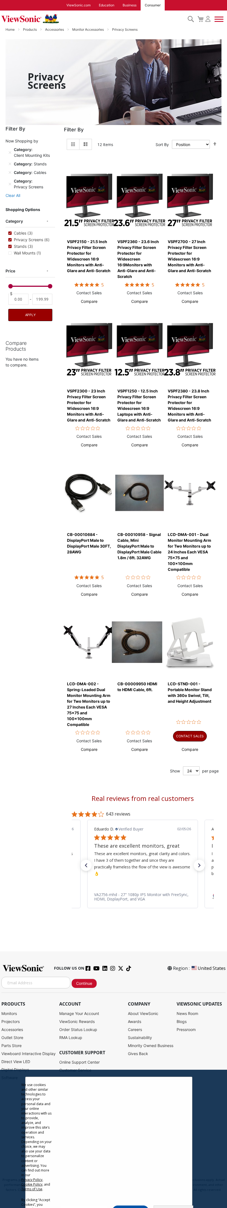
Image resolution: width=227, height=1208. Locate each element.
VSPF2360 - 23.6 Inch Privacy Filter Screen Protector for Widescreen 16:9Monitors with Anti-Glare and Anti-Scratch (138, 259)
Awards (134, 1021)
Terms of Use (31, 1189)
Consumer (153, 5)
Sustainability (140, 1037)
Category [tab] (14, 221)
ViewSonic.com (78, 5)
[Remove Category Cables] (10, 172)
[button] (89, 301)
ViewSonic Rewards (77, 1021)
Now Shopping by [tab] (22, 141)
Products (30, 29)
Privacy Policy (31, 1179)
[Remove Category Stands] (10, 164)
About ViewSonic (143, 1013)
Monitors (9, 1013)
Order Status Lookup (78, 1029)
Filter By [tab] (74, 129)
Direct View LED (15, 1061)
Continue (84, 983)
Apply (30, 315)
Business (129, 5)
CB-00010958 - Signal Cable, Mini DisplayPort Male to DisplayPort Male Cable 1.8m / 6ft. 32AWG (139, 546)
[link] (142, 896)
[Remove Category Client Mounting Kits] (10, 152)
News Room (187, 1013)
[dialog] (113, 1139)
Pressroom (186, 1029)
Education (106, 5)
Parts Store (11, 1045)
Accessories (55, 29)
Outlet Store (12, 1037)
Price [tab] (10, 271)
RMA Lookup (70, 1037)
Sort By (162, 144)
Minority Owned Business (150, 1045)
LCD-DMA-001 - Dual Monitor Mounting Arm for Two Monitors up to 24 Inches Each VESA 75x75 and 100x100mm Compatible (189, 552)
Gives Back (138, 1053)
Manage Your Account (79, 1013)
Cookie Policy (31, 1184)
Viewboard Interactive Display (28, 1053)
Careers (135, 1029)
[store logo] (93, 19)
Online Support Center (79, 1062)
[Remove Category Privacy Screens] (10, 184)
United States (212, 968)
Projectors (10, 1021)
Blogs (182, 1021)
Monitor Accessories (88, 29)
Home (11, 29)
